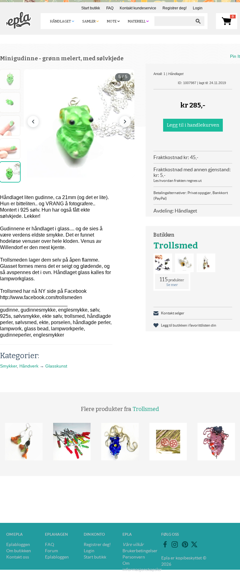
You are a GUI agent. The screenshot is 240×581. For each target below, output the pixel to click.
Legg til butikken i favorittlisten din (188, 325)
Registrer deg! (174, 8)
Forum (51, 550)
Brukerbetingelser (140, 550)
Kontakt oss (17, 556)
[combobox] (173, 21)
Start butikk (90, 8)
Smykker (8, 365)
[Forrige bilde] (33, 121)
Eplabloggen (18, 544)
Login (197, 8)
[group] (79, 123)
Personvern (133, 556)
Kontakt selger (172, 313)
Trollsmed (175, 245)
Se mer (172, 285)
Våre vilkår (133, 544)
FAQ (109, 8)
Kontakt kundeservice (138, 8)
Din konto (94, 534)
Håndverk (28, 365)
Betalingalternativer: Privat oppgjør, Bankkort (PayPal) (190, 195)
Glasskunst (56, 365)
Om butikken (18, 550)
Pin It (235, 56)
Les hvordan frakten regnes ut (177, 180)
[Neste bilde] (125, 121)
